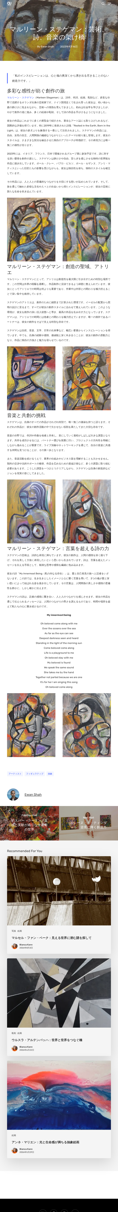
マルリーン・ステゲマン (20, 97)
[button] (109, 3)
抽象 (50, 773)
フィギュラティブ (34, 773)
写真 (14, 931)
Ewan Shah (47, 46)
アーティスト (15, 773)
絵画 (58, 19)
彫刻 (14, 1033)
